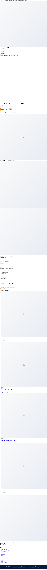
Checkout (2, 556)
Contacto (2, 53)
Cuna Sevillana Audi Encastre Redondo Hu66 (8, 440)
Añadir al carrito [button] (3, 341)
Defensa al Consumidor (4, 562)
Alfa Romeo (2, 337)
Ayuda (8, 261)
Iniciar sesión (3, 554)
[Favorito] (2, 387)
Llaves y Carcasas (4, 55)
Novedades (2, 51)
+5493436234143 (3, 543)
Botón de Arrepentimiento (4, 561)
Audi (2, 489)
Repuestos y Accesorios (4, 549)
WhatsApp (2, 54)
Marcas (2, 559)
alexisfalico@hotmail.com (4, 544)
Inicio (2, 50)
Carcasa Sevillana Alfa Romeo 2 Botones (7, 389)
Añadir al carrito (2, 263)
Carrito (2, 555)
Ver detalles (6, 341)
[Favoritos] (3, 48)
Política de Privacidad (3, 560)
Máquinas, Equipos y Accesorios (5, 550)
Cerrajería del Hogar (3, 551)
